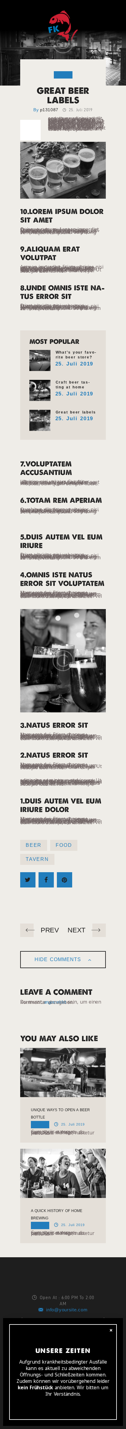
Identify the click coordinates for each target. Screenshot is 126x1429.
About (63, 74)
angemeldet (54, 1002)
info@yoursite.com (66, 1309)
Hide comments (59, 959)
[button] (10, 9)
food (64, 845)
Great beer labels (76, 412)
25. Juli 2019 (74, 364)
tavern (37, 859)
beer (34, 845)
